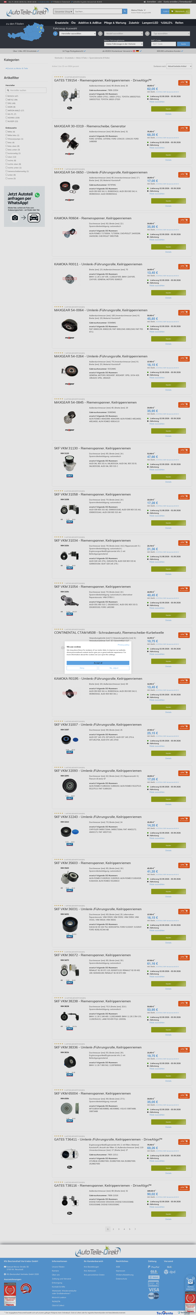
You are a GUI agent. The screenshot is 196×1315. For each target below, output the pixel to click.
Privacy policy (123, 645)
